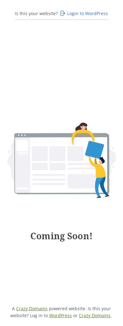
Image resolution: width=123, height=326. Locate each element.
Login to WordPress (87, 13)
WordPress (60, 315)
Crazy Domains (32, 308)
